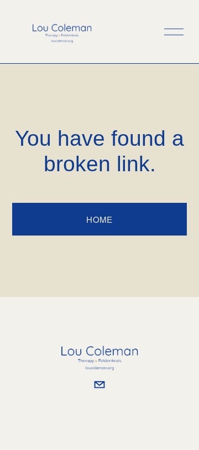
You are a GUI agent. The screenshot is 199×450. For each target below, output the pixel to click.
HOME (99, 219)
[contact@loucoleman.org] (99, 384)
